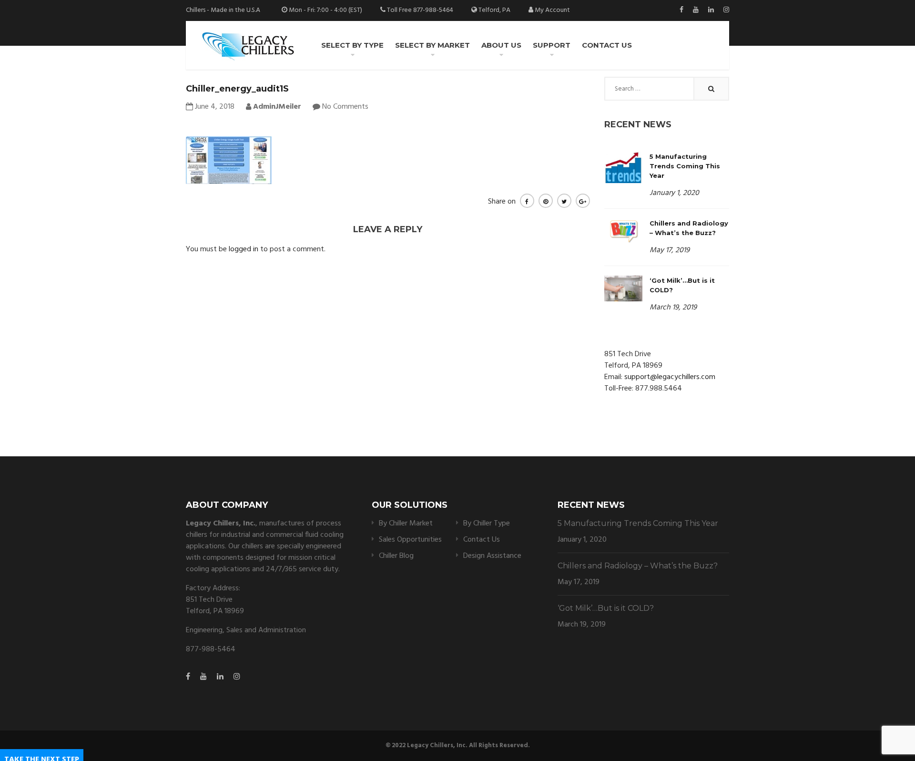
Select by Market (432, 45)
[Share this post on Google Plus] (583, 201)
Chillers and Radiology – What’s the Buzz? (638, 565)
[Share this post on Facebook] (527, 201)
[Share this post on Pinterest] (546, 201)
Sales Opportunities (410, 540)
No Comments (345, 107)
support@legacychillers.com (669, 377)
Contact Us (607, 45)
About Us (501, 45)
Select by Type (352, 45)
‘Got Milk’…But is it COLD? (606, 608)
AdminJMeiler (276, 107)
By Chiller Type (486, 523)
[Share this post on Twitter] (564, 201)
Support (551, 45)
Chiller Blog (396, 556)
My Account (552, 10)
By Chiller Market (406, 523)
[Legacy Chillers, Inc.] (247, 45)
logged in (243, 249)
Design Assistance (492, 556)
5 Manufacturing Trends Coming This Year (685, 166)
